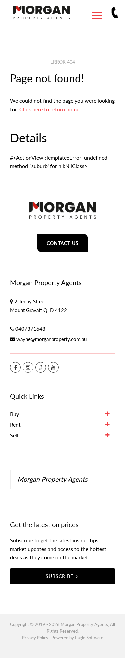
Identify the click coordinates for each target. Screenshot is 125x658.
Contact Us (63, 243)
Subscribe (59, 576)
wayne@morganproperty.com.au (51, 339)
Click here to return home (49, 109)
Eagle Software (89, 637)
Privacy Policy (35, 637)
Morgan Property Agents (52, 479)
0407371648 (30, 329)
